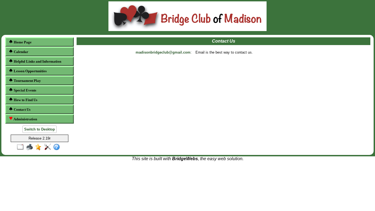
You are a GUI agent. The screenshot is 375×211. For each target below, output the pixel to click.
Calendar (20, 52)
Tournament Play (27, 81)
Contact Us (21, 109)
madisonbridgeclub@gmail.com (163, 52)
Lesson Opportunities (30, 71)
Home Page (22, 42)
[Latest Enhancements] (39, 147)
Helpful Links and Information (37, 61)
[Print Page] (30, 147)
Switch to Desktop (39, 129)
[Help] (57, 147)
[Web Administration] (48, 147)
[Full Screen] (21, 147)
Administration (25, 119)
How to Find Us (25, 100)
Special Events (24, 90)
